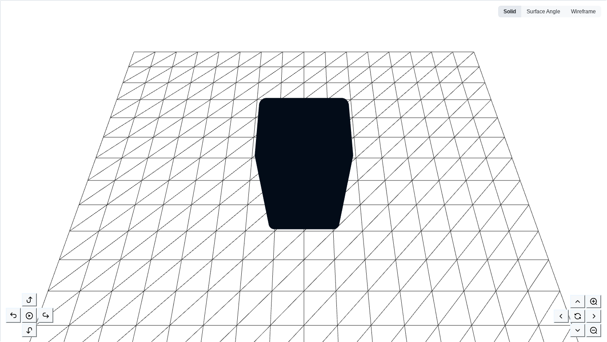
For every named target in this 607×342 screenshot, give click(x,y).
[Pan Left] (561, 316)
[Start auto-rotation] (29, 315)
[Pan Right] (593, 316)
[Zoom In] (593, 301)
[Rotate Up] (29, 299)
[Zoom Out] (593, 330)
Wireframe (583, 11)
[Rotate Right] (45, 315)
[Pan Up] (577, 301)
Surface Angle (543, 11)
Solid (509, 11)
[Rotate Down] (29, 330)
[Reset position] (577, 316)
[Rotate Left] (13, 315)
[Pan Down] (577, 330)
